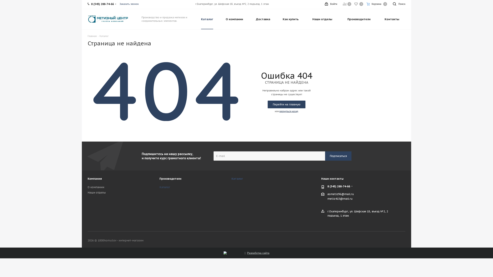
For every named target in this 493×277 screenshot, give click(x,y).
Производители (170, 178)
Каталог (164, 187)
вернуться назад (288, 111)
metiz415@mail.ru (340, 198)
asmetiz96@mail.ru (340, 194)
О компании (96, 187)
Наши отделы (97, 192)
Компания (95, 178)
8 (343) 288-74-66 (338, 186)
